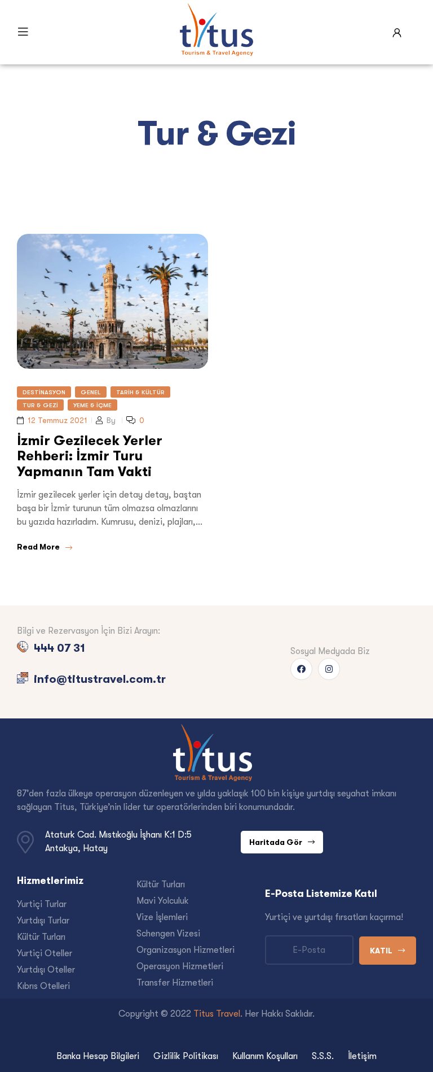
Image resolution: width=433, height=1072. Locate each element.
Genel (91, 392)
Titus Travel (216, 1014)
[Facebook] (301, 669)
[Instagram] (329, 669)
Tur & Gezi (40, 405)
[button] (282, 842)
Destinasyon (44, 392)
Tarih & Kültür (140, 392)
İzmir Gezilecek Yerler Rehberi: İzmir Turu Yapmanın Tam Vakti (89, 456)
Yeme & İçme (92, 405)
